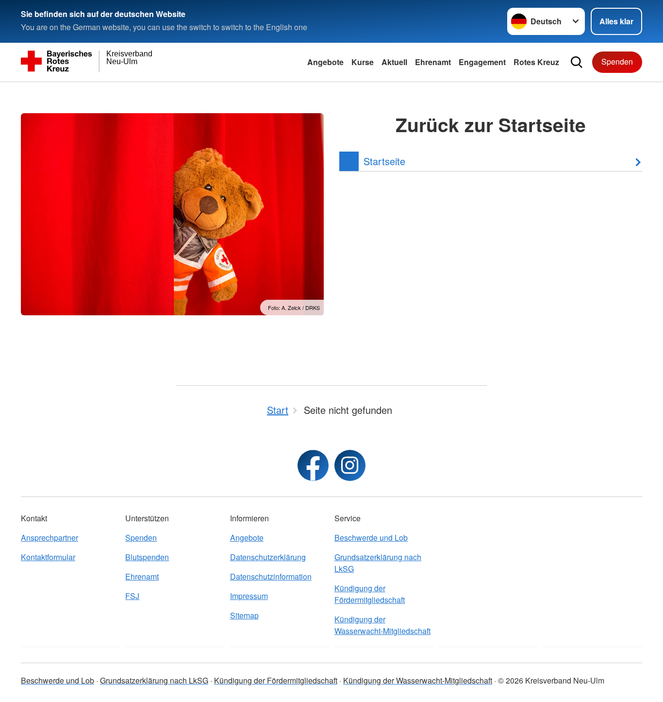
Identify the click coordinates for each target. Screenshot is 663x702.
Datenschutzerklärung (268, 557)
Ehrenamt (433, 62)
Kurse (362, 62)
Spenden (617, 61)
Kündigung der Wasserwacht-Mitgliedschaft (382, 625)
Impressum (249, 595)
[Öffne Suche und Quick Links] (576, 62)
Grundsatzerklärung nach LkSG (377, 562)
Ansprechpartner (49, 537)
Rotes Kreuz (536, 62)
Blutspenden (147, 557)
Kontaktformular (48, 557)
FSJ (132, 595)
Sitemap (244, 615)
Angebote (325, 62)
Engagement (482, 62)
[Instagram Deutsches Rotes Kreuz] (349, 465)
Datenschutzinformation (271, 576)
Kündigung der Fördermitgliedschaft (369, 593)
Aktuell (394, 62)
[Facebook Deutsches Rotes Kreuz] (313, 465)
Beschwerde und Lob (371, 537)
